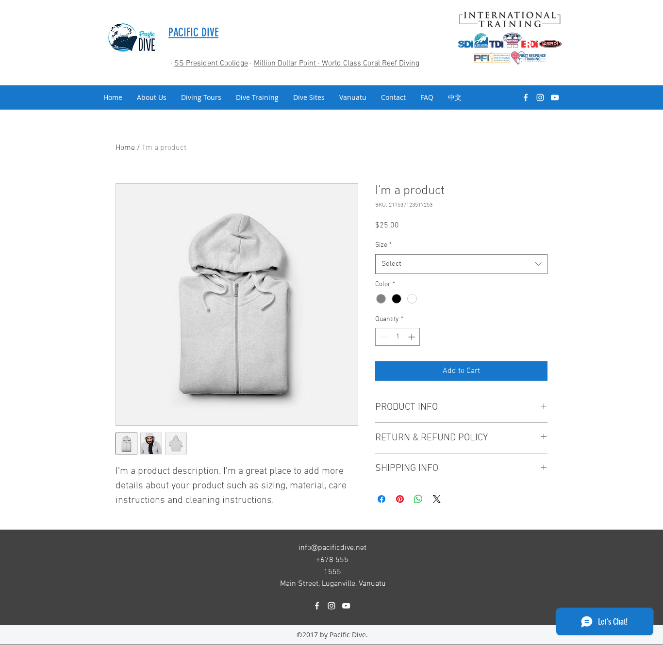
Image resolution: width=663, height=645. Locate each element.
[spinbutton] (397, 336)
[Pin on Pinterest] (400, 499)
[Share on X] (437, 499)
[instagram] (540, 97)
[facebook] (525, 97)
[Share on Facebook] (381, 499)
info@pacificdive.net (332, 548)
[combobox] (461, 264)
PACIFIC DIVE (193, 32)
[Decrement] (383, 336)
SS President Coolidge (211, 63)
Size (383, 245)
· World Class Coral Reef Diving (368, 63)
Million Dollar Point (286, 63)
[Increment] (412, 336)
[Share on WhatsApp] (418, 499)
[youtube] (555, 97)
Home (125, 148)
